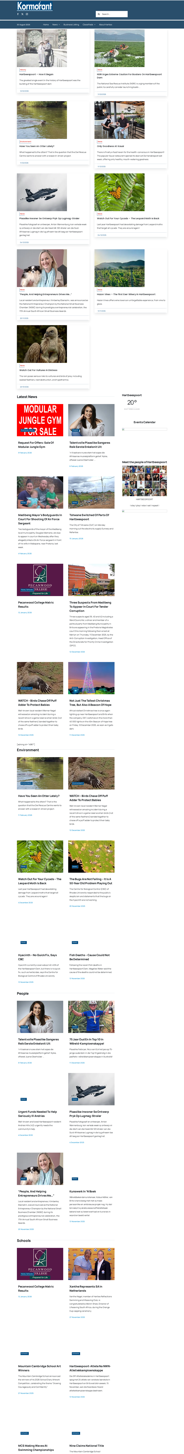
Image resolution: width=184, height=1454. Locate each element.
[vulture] (42, 326)
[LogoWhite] (35, 2)
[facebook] (18, 14)
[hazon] (120, 250)
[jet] (42, 174)
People (75, 430)
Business (24, 430)
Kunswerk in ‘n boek (82, 1191)
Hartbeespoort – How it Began (36, 74)
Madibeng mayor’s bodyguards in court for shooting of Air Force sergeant (40, 519)
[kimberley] (42, 250)
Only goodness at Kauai (110, 146)
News (31, 430)
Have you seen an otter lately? (36, 146)
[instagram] (27, 14)
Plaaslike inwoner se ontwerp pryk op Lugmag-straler (49, 218)
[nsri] (120, 30)
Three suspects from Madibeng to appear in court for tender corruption (90, 607)
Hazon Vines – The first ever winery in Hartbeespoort (126, 294)
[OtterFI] (42, 102)
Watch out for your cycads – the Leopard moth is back (128, 218)
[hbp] (42, 30)
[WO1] (144, 429)
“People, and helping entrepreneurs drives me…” (45, 294)
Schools (29, 590)
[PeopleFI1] (144, 466)
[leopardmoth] (120, 174)
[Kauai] (120, 102)
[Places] (144, 510)
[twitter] (22, 14)
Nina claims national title (86, 1446)
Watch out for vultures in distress (38, 370)
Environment (26, 688)
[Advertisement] (144, 553)
